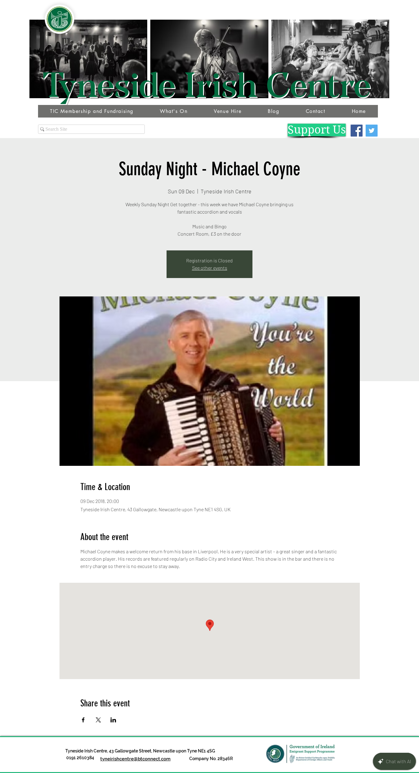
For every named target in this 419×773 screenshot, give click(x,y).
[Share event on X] (98, 719)
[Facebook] (357, 131)
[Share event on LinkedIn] (113, 719)
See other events (209, 268)
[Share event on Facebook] (83, 719)
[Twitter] (372, 131)
